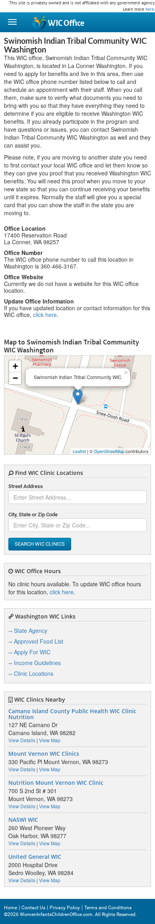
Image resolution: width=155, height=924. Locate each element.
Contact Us (33, 907)
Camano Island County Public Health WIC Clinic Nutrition (72, 714)
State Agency (30, 630)
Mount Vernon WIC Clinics (43, 753)
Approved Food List (38, 641)
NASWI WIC (23, 819)
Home (10, 907)
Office (66, 23)
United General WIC (34, 856)
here (149, 9)
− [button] (15, 378)
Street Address (25, 486)
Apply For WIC (32, 652)
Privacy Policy (65, 907)
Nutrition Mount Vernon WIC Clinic (55, 782)
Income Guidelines (37, 663)
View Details (21, 740)
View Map (49, 740)
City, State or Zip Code (33, 514)
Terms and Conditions (108, 907)
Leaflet (79, 451)
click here (45, 315)
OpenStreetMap (109, 451)
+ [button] (15, 366)
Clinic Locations (33, 673)
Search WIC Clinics (40, 544)
